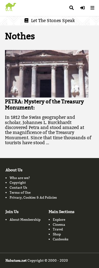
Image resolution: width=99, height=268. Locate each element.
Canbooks (60, 239)
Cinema (59, 224)
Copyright (18, 182)
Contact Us (18, 187)
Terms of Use (20, 192)
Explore (59, 219)
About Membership (25, 219)
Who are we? (20, 178)
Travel (58, 229)
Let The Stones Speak (53, 20)
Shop (57, 234)
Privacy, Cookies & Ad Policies (33, 197)
